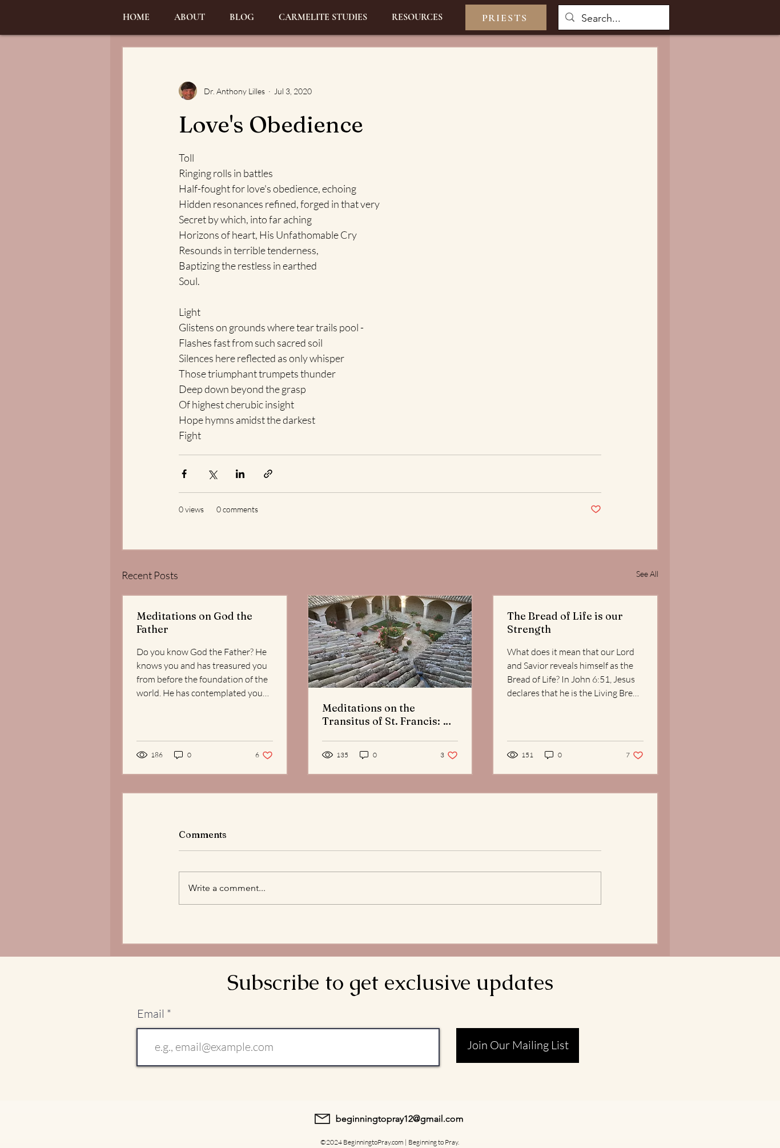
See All (647, 574)
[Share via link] (268, 473)
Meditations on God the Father (194, 622)
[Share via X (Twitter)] (212, 473)
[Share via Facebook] (184, 473)
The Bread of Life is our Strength (565, 622)
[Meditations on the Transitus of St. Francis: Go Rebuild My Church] (390, 642)
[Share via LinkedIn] (240, 473)
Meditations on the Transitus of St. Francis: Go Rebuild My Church (389, 714)
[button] (417, 17)
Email (150, 1013)
